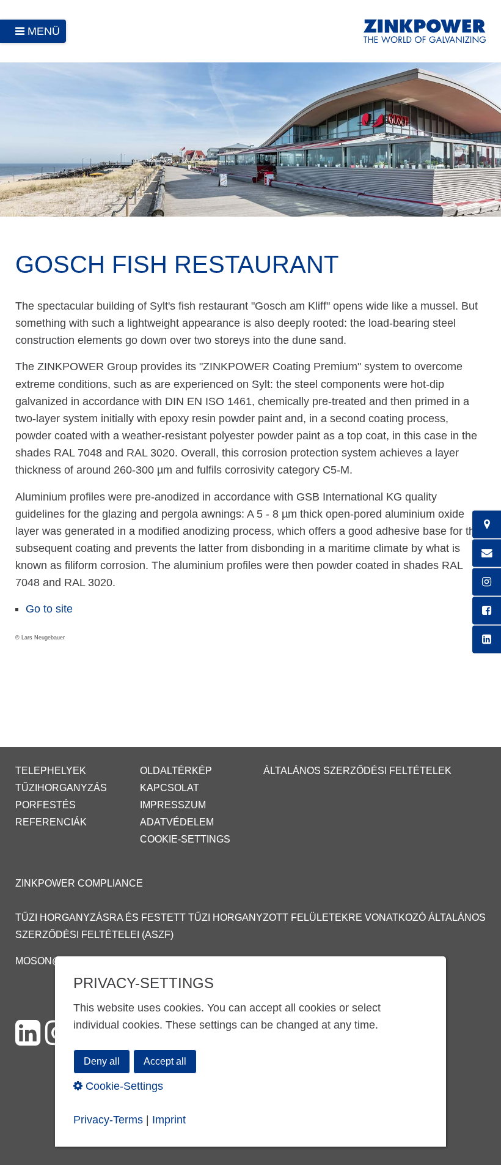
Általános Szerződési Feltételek (357, 770)
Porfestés (45, 805)
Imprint (169, 1120)
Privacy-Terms (108, 1120)
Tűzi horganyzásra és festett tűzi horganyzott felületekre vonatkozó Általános (250, 917)
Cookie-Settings (185, 839)
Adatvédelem (177, 822)
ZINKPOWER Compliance (79, 883)
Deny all (102, 1061)
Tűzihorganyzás (61, 788)
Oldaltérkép (176, 770)
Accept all (165, 1061)
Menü (43, 31)
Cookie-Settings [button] (122, 1086)
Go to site (49, 609)
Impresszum (173, 805)
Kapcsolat (169, 788)
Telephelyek (50, 770)
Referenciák (51, 822)
